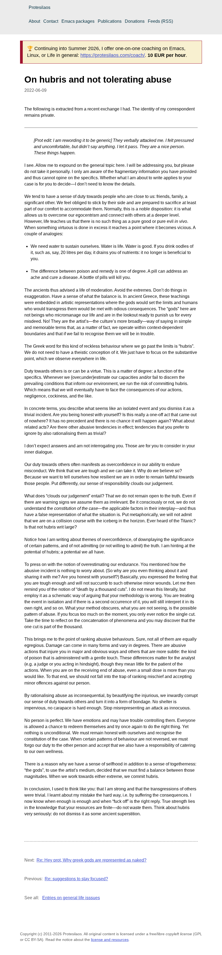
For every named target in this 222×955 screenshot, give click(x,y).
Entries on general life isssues (71, 897)
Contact (50, 21)
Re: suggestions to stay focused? (76, 878)
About (34, 21)
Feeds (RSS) (160, 21)
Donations (135, 21)
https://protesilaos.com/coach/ (112, 55)
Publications (110, 21)
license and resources (110, 939)
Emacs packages (77, 21)
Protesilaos (39, 7)
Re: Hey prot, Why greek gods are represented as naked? (91, 860)
